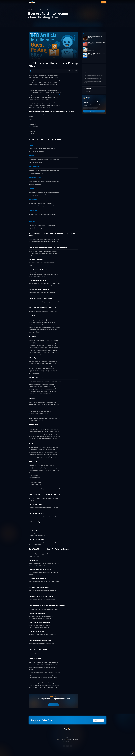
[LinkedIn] (67, 746)
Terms (84, 733)
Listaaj (31, 189)
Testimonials (67, 2)
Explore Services (93, 111)
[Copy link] (76, 71)
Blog (77, 2)
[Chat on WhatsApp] (132, 753)
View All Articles (93, 60)
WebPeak (32, 222)
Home (49, 2)
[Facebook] (64, 746)
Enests (31, 145)
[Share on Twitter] (72, 71)
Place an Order (53, 704)
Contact (81, 2)
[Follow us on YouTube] (90, 91)
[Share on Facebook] (69, 71)
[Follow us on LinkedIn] (87, 91)
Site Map (79, 733)
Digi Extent (33, 200)
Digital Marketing (34, 33)
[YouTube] (71, 746)
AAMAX (31, 155)
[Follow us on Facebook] (84, 91)
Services (54, 2)
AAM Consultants (35, 177)
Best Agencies (34, 166)
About (73, 2)
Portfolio (61, 2)
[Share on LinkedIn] (74, 71)
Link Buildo (33, 211)
